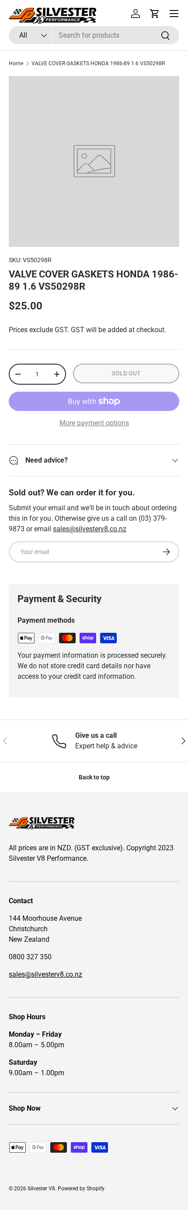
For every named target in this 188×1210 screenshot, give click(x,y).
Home (16, 63)
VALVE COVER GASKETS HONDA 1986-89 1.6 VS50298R (98, 63)
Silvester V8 (41, 1188)
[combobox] (94, 35)
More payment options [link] (94, 423)
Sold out (126, 373)
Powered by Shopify (81, 1188)
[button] (154, 13)
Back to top (94, 777)
